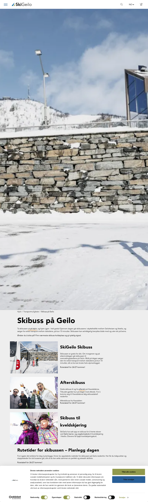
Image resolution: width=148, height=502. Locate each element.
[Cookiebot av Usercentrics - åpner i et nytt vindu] (15, 497)
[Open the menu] (6, 4)
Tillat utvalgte (128, 479)
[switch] (66, 497)
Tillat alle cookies (129, 472)
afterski (82, 389)
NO (130, 5)
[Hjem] (21, 4)
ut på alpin (32, 329)
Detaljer (122, 497)
